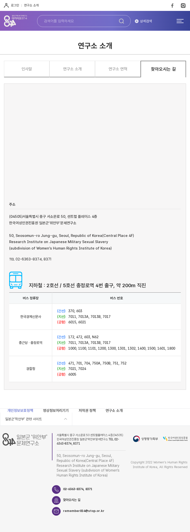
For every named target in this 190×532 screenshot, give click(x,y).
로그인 (15, 5)
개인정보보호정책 (20, 410)
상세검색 (146, 21)
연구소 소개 (31, 5)
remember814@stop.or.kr (83, 511)
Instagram (183, 5)
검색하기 (121, 21)
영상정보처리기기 (56, 410)
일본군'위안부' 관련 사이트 (23, 419)
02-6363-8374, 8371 (77, 489)
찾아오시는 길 (71, 500)
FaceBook (172, 5)
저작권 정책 (87, 410)
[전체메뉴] (180, 21)
